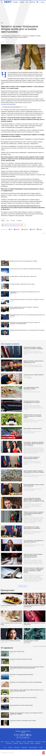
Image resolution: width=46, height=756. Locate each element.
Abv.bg (2, 741)
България (22, 2)
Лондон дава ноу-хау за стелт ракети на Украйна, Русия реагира (25, 268)
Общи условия (17, 747)
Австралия (19, 220)
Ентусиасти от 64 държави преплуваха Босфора (21, 674)
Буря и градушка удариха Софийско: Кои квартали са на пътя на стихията (34, 471)
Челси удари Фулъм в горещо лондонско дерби (21, 705)
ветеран (13, 220)
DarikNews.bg (18, 741)
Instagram (40, 229)
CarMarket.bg (38, 741)
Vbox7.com (7, 741)
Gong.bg (12, 741)
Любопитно (32, 2)
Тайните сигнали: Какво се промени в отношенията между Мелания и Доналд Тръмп (33, 513)
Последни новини (10, 344)
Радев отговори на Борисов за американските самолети (32, 457)
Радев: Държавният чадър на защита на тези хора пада (34, 485)
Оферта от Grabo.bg (27, 376)
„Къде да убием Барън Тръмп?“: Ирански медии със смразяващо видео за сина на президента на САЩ (34, 500)
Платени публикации (33, 747)
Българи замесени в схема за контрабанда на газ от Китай (32, 401)
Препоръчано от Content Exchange (39, 646)
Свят (27, 2)
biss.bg (11, 294)
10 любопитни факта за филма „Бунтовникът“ (31, 641)
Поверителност (24, 747)
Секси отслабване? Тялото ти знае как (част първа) (11, 623)
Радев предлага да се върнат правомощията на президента (32, 527)
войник (3, 220)
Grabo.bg (21, 743)
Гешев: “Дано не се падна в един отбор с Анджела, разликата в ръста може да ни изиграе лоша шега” (26, 690)
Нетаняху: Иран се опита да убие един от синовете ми (23, 276)
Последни (15, 2)
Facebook (33, 229)
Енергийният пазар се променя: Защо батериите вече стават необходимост (25, 292)
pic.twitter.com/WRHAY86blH (8, 104)
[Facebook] (23, 748)
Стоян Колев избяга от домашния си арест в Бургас (22, 284)
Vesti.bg (7, 2)
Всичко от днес (23, 586)
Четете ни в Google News (24, 737)
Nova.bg (24, 741)
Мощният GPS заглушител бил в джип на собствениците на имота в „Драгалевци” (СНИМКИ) (26, 713)
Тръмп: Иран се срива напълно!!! (33, 428)
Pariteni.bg (26, 743)
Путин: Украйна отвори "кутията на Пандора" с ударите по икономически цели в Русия (24, 307)
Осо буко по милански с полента (9, 605)
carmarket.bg (12, 300)
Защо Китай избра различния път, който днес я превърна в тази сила (27, 299)
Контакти (40, 747)
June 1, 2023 (24, 107)
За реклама (10, 747)
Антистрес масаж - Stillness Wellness (33, 374)
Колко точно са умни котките (17, 651)
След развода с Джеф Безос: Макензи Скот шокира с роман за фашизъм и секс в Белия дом (34, 444)
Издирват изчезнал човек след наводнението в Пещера (23, 261)
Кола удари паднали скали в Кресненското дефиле (31, 388)
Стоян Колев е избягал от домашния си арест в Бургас (23, 720)
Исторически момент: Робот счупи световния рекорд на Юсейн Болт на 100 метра (27, 315)
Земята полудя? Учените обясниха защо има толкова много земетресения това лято (33, 556)
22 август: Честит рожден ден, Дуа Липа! (10, 640)
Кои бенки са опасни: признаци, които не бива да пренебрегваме (26, 682)
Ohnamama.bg (9, 743)
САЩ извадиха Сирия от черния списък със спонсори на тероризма (33, 348)
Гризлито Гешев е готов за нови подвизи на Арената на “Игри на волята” (32, 416)
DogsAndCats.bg (30, 741)
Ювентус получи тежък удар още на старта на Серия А (23, 697)
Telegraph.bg (37, 743)
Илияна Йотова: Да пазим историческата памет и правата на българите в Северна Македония (25, 323)
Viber (11, 229)
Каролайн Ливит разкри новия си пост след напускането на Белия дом (27, 330)
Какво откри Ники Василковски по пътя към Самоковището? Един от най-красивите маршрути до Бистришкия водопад (27, 667)
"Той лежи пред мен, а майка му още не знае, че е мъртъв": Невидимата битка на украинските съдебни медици (34, 570)
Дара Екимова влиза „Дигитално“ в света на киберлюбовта (34, 623)
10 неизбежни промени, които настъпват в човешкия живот (34, 606)
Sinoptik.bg (15, 743)
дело (8, 220)
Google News (25, 229)
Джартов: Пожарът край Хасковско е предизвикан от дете (34, 361)
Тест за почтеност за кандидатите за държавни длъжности (34, 541)
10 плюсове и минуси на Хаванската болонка (21, 659)
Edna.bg (31, 743)
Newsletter (18, 229)
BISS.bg (43, 741)
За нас (5, 747)
